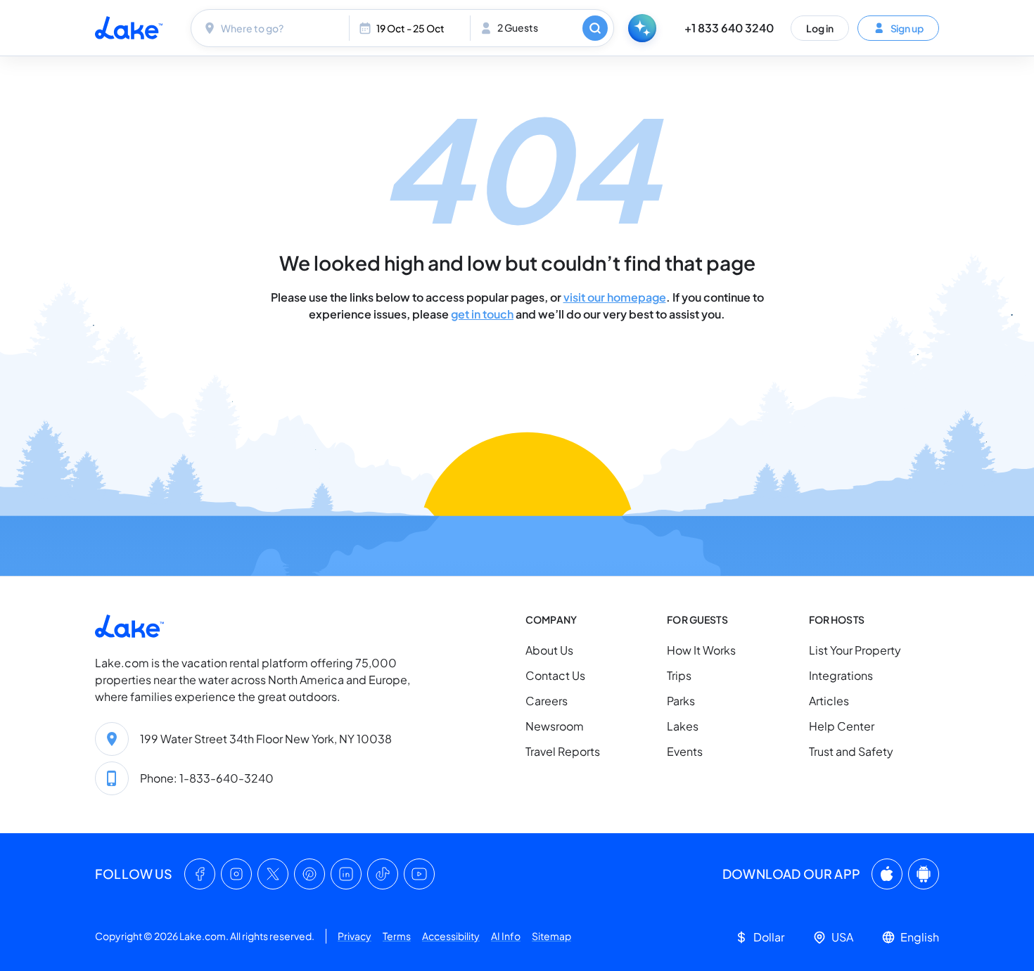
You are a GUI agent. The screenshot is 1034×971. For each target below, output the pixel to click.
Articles (829, 700)
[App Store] (887, 874)
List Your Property (855, 650)
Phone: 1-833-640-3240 (207, 778)
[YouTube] (419, 874)
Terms (397, 936)
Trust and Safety (851, 751)
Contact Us (555, 675)
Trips (679, 675)
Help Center (841, 726)
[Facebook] (199, 874)
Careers (546, 700)
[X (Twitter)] (272, 874)
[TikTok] (382, 874)
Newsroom (554, 726)
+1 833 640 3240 (729, 27)
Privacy (354, 936)
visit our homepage (614, 297)
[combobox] (272, 28)
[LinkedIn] (346, 874)
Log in (820, 27)
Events (685, 751)
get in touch (482, 314)
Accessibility (451, 936)
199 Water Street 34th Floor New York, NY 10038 (266, 738)
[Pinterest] (309, 874)
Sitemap (551, 936)
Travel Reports (562, 751)
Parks (681, 700)
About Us (549, 650)
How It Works (701, 650)
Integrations (841, 675)
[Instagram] (236, 874)
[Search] (595, 28)
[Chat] (642, 28)
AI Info (506, 936)
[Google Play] (923, 874)
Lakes (682, 726)
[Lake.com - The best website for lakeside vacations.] (128, 27)
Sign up (907, 27)
